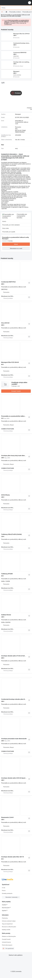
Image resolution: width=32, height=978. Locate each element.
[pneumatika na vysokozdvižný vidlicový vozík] (16, 405)
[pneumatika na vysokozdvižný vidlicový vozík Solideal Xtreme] (16, 603)
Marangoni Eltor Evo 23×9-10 (21, 33)
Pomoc (4, 890)
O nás (3, 887)
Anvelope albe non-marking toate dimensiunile (21, 62)
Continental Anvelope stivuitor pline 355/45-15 (21, 43)
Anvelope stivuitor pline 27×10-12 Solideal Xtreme (16, 656)
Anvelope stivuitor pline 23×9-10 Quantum (14, 778)
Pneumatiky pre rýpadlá (8, 231)
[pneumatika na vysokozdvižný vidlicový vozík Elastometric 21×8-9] (16, 806)
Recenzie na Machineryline (9, 926)
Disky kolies (5, 228)
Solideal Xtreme (6, 614)
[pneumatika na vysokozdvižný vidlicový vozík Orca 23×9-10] (16, 311)
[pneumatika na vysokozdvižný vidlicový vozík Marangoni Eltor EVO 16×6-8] (16, 351)
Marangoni (16, 71)
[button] (29, 2)
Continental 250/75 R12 (8, 282)
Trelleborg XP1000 (7, 573)
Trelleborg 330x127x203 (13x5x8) (11, 534)
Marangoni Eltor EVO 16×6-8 (10, 362)
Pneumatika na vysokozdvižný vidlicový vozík (15, 416)
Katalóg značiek (6, 929)
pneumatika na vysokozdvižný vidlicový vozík (21, 122)
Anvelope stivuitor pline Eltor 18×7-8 (12, 857)
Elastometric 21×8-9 (7, 817)
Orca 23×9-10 (5, 323)
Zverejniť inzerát (16, 391)
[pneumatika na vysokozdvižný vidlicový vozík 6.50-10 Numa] (16, 483)
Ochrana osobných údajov (9, 921)
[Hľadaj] (29, 7)
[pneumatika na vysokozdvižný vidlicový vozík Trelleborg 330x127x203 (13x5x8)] (16, 523)
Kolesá (4, 221)
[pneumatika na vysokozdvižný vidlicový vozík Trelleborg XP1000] (16, 562)
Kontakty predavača (7, 893)
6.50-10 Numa (5, 495)
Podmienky (5, 918)
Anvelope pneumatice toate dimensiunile (14, 738)
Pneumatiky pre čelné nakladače (11, 225)
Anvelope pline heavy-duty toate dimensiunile (15, 455)
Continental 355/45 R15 (19, 52)
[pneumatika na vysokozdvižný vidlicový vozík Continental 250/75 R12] (16, 270)
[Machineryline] (6, 12)
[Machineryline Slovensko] (11, 2)
